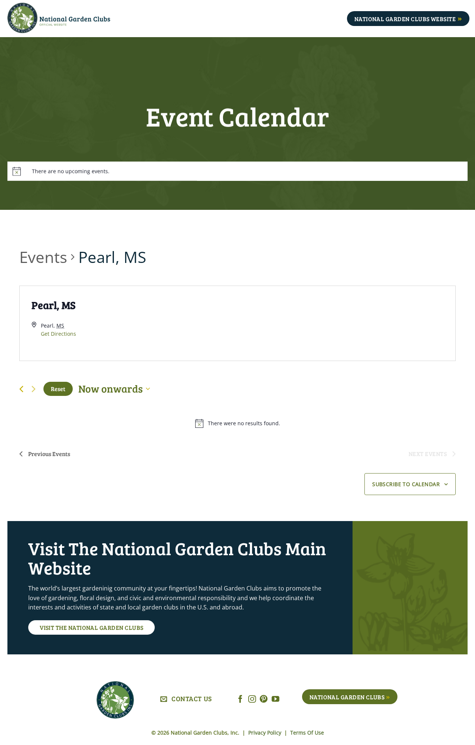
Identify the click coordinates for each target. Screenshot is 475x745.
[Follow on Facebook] (240, 699)
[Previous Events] (21, 389)
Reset (58, 389)
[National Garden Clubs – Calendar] (70, 18)
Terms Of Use (307, 732)
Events (43, 256)
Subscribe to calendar (406, 484)
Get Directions (58, 333)
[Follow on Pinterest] (264, 699)
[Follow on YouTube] (275, 699)
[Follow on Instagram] (252, 699)
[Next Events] (33, 388)
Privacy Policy (265, 732)
